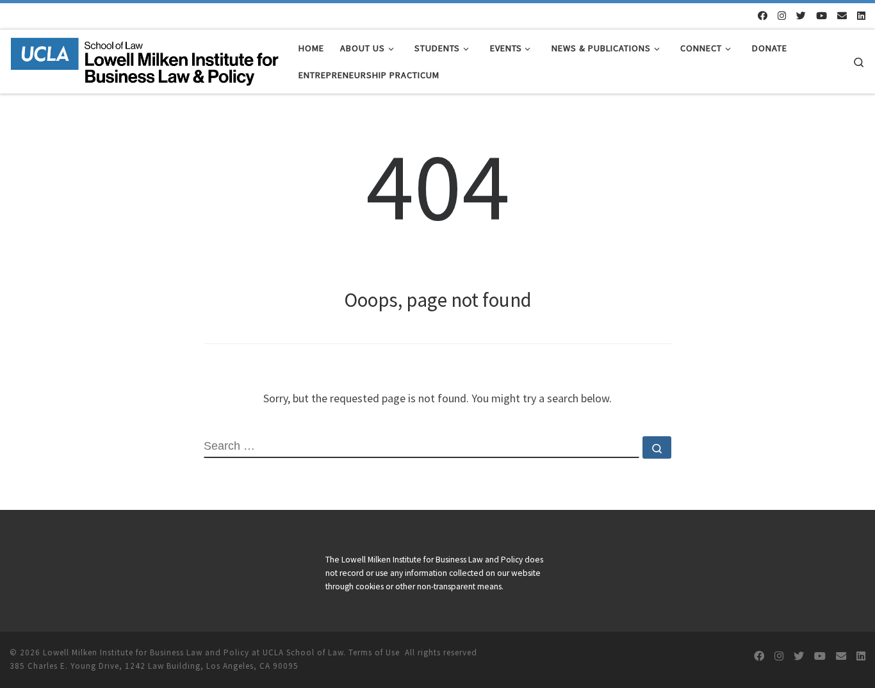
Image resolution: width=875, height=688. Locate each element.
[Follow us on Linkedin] (861, 15)
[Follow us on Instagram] (782, 15)
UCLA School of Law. (304, 652)
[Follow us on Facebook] (762, 15)
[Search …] (656, 447)
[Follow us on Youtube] (821, 15)
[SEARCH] (421, 447)
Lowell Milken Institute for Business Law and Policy (146, 652)
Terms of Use (374, 652)
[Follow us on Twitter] (801, 15)
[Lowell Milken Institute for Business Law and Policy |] (144, 59)
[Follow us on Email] (842, 15)
